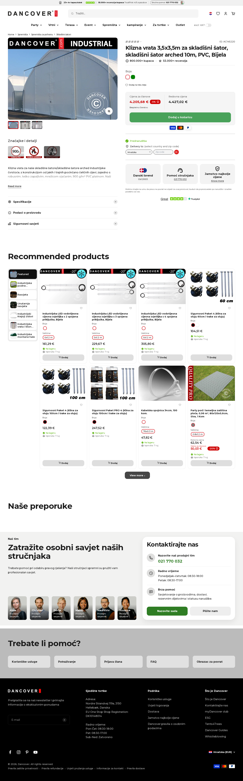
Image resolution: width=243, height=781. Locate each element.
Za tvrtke (159, 25)
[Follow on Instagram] (18, 752)
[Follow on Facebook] (10, 752)
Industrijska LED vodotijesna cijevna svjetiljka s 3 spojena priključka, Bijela (110, 316)
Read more (14, 186)
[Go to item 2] (25, 125)
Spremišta (109, 25)
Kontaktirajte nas (216, 705)
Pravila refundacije (52, 768)
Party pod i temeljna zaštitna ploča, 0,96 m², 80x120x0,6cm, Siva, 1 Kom (209, 413)
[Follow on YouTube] (35, 752)
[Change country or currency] (210, 13)
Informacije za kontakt (110, 768)
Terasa (70, 25)
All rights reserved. (42, 764)
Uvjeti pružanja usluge (80, 768)
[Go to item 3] (37, 125)
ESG (207, 717)
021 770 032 (180, 179)
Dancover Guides (216, 730)
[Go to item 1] (13, 125)
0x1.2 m (48, 337)
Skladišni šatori (63, 34)
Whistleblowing (215, 736)
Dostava (153, 711)
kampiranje (135, 25)
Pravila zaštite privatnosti (23, 768)
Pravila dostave (136, 768)
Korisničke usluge (159, 699)
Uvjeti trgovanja (158, 705)
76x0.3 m (148, 431)
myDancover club (216, 711)
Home (11, 34)
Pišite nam (210, 611)
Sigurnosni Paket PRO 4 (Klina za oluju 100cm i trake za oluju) (112, 412)
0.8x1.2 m (198, 434)
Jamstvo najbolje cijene (163, 717)
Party (35, 25)
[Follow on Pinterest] (27, 752)
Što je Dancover (215, 699)
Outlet (180, 25)
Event (88, 25)
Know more (217, 181)
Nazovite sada (167, 611)
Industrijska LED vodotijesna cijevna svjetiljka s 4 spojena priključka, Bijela (159, 316)
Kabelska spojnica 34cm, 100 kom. (159, 412)
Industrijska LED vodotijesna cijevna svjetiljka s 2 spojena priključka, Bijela (60, 316)
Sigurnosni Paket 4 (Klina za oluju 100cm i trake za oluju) (60, 412)
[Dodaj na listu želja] (81, 308)
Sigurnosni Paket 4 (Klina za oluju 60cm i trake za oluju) (208, 315)
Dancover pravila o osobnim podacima (166, 726)
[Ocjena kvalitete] (133, 41)
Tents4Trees (213, 724)
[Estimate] (176, 152)
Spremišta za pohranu (42, 34)
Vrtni (51, 25)
